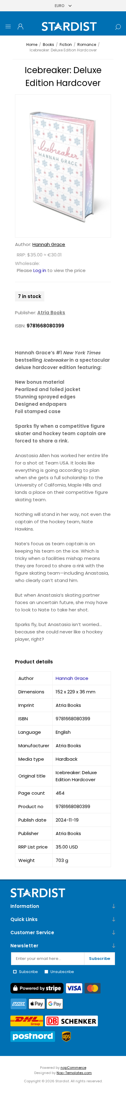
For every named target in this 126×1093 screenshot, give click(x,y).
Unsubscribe (62, 971)
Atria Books (51, 312)
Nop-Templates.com (74, 1072)
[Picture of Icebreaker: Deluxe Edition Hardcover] (62, 166)
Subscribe (99, 958)
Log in (39, 270)
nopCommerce (73, 1067)
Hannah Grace (48, 244)
